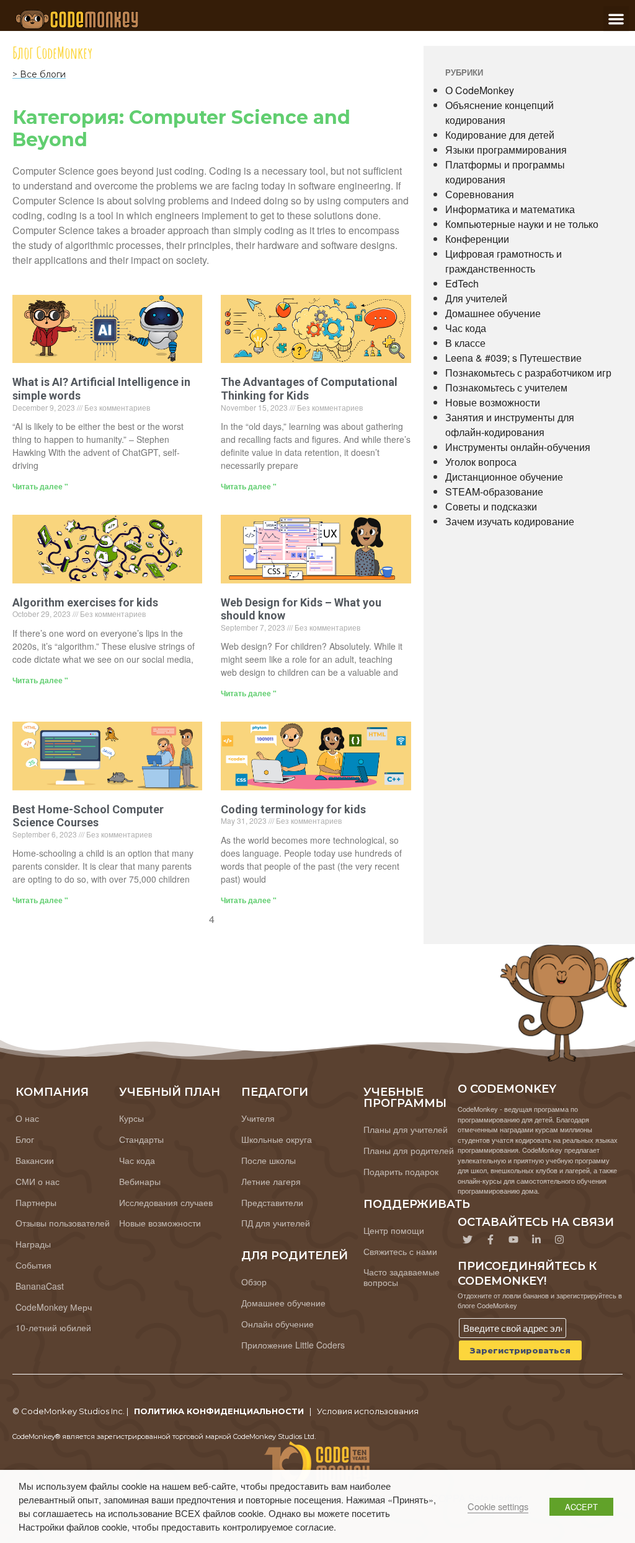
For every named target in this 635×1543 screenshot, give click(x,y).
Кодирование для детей (499, 135)
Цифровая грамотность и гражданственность (503, 261)
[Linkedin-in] (536, 1239)
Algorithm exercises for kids (85, 602)
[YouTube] (513, 1239)
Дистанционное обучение (504, 477)
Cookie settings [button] (498, 1506)
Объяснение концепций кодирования (499, 112)
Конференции (477, 239)
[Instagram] (559, 1239)
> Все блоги (39, 74)
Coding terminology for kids (293, 809)
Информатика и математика (510, 209)
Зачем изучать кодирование (509, 521)
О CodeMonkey (479, 90)
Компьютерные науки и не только (521, 224)
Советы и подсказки (491, 506)
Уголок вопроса (481, 462)
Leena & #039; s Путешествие (513, 358)
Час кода (465, 328)
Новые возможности (492, 402)
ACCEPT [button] (581, 1507)
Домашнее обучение (493, 313)
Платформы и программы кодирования (505, 171)
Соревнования (479, 194)
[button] (616, 19)
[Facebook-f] (490, 1239)
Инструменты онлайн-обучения (517, 447)
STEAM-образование (494, 491)
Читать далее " (40, 486)
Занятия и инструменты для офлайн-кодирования (509, 424)
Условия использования (368, 1411)
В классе (465, 343)
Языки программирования (506, 149)
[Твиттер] (467, 1239)
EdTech (462, 283)
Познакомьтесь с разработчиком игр (528, 372)
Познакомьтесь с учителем (506, 387)
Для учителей (476, 298)
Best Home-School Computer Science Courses (88, 816)
